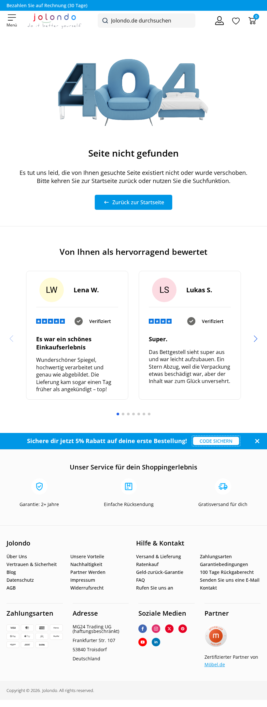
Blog (11, 572)
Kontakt (208, 588)
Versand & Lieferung (158, 556)
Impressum (82, 580)
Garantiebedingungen (224, 564)
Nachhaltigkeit (86, 564)
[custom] (182, 628)
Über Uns (17, 556)
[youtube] (142, 642)
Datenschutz (20, 580)
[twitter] (169, 628)
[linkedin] (156, 642)
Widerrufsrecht (87, 588)
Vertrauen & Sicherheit (32, 564)
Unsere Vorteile (87, 556)
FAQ (140, 580)
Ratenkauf (147, 564)
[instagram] (156, 628)
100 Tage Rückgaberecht (227, 572)
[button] (255, 338)
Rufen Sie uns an (154, 588)
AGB (11, 588)
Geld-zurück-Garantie (159, 572)
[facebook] (142, 628)
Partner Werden (87, 572)
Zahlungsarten (216, 556)
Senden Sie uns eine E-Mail (230, 580)
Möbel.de (214, 664)
